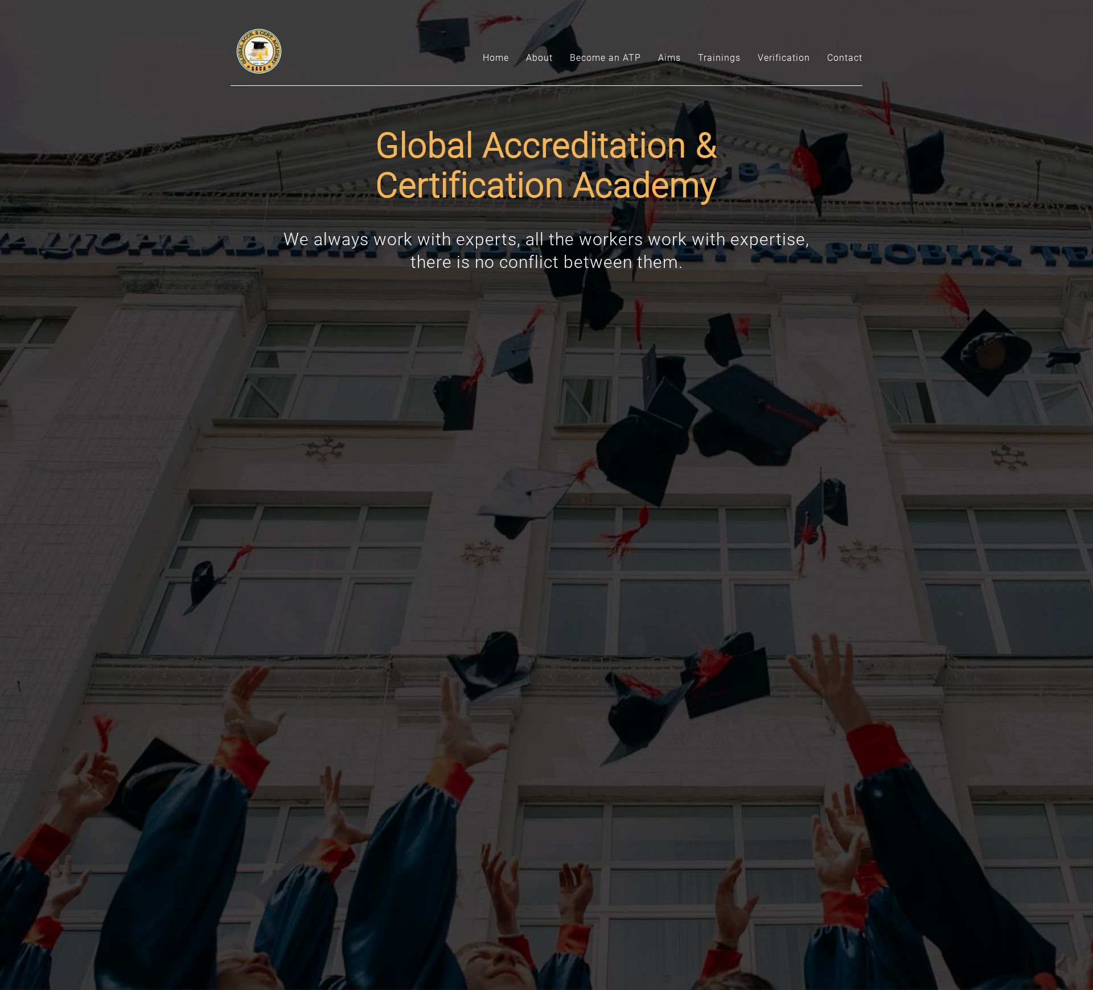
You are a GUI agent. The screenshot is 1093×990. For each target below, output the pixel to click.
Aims (669, 57)
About (539, 57)
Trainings (719, 57)
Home (496, 57)
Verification (784, 57)
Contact (844, 57)
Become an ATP (605, 57)
